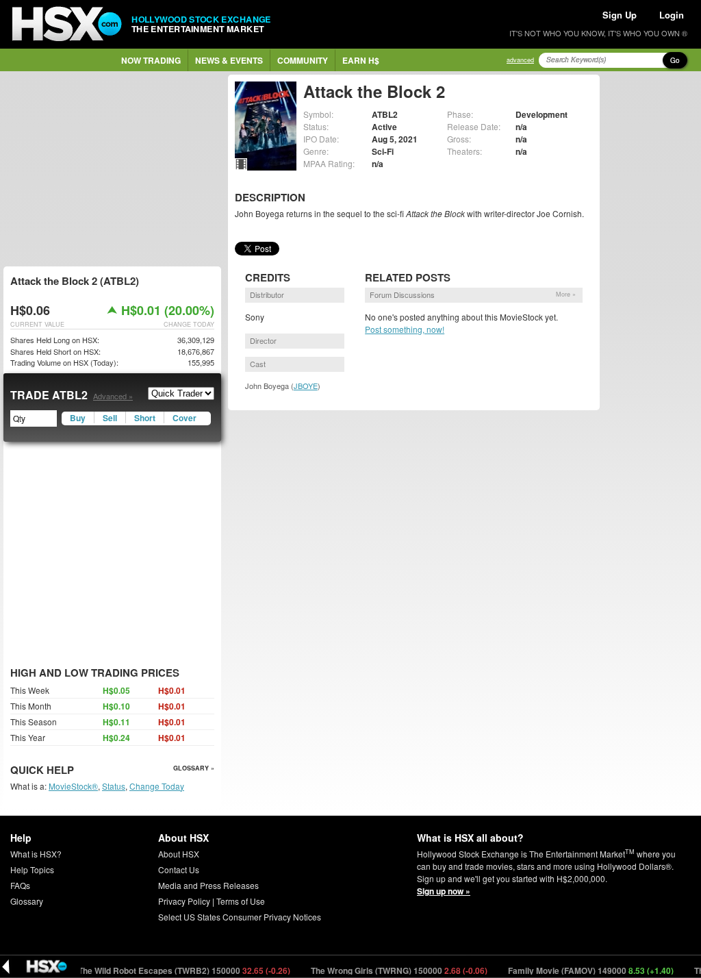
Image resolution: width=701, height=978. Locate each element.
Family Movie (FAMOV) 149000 (577, 970)
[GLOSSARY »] (75, 771)
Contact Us (178, 869)
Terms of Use (240, 901)
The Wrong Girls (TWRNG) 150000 (385, 970)
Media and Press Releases (208, 885)
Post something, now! (404, 329)
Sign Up (619, 14)
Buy (78, 418)
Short (144, 418)
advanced (520, 60)
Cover (184, 418)
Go (675, 60)
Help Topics (32, 869)
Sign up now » (443, 891)
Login (671, 14)
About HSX (178, 854)
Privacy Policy (184, 901)
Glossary (26, 901)
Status (113, 786)
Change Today (156, 786)
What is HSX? (36, 854)
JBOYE (306, 385)
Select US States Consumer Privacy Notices (239, 917)
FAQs (20, 885)
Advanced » (113, 395)
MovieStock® (73, 786)
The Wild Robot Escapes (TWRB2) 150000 (170, 970)
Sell (110, 418)
